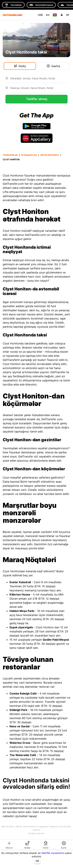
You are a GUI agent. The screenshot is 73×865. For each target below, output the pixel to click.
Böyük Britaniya (49, 155)
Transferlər (10, 155)
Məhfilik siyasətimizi (53, 852)
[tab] (9, 845)
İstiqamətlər (29, 155)
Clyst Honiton (11, 159)
